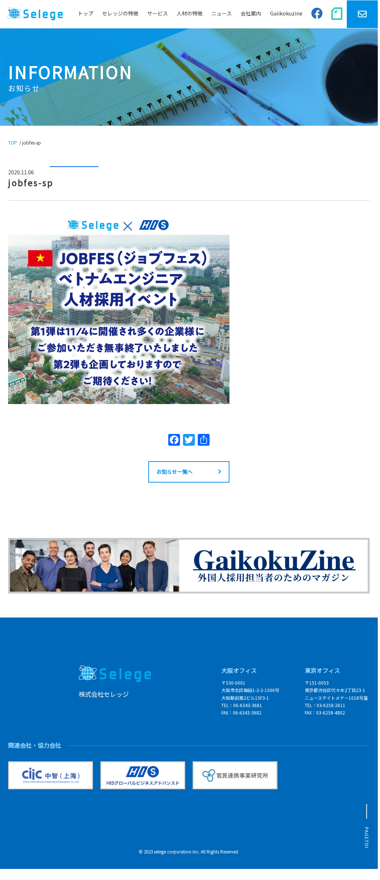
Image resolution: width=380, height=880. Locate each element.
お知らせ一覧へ (174, 471)
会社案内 (251, 13)
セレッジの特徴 (120, 13)
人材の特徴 (190, 13)
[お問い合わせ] (362, 14)
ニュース (221, 13)
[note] (336, 14)
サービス (157, 13)
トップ (85, 13)
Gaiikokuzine (286, 13)
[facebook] (316, 14)
